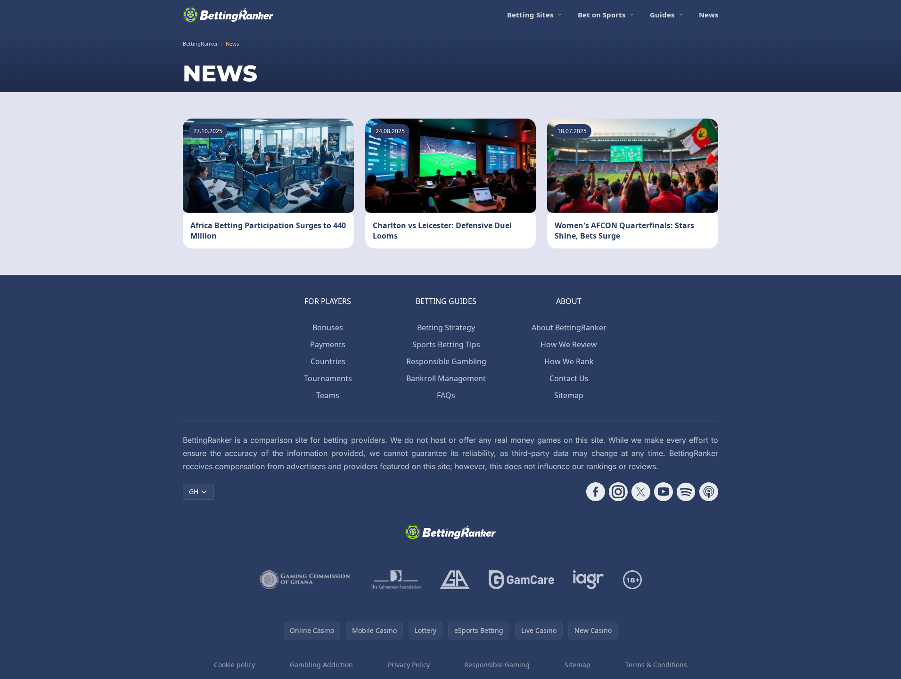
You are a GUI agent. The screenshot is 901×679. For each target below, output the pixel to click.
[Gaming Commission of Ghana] (306, 579)
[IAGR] (588, 579)
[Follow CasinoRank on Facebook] (595, 491)
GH (193, 491)
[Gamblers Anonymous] (455, 579)
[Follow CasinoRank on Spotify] (686, 491)
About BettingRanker (569, 327)
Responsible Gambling (446, 361)
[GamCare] (521, 579)
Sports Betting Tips (446, 344)
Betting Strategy (446, 327)
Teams (327, 395)
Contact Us (569, 378)
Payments (327, 344)
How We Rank (569, 361)
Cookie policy (234, 664)
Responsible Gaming (497, 664)
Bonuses (327, 327)
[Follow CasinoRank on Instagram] (618, 491)
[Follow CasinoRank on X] (640, 491)
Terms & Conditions (656, 664)
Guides (662, 14)
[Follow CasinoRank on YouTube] (663, 491)
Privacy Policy (409, 664)
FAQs (446, 395)
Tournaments (328, 378)
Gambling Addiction (321, 664)
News (708, 14)
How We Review (569, 344)
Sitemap (568, 395)
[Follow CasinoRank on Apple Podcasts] (708, 491)
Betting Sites (530, 14)
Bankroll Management (446, 378)
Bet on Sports (601, 14)
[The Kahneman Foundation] (396, 579)
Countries (328, 361)
